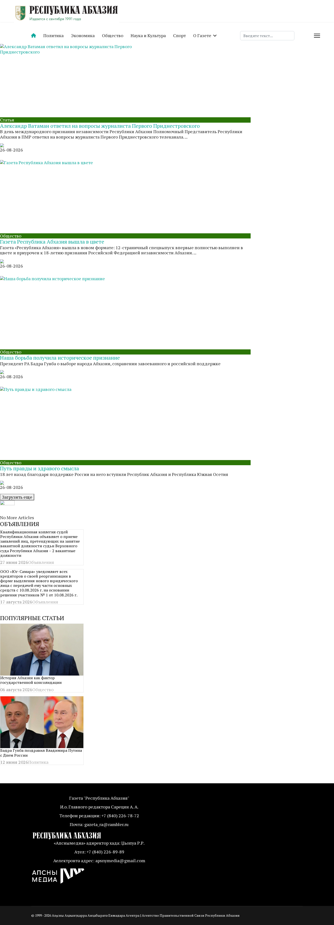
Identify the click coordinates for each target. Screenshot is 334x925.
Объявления (41, 562)
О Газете (202, 35)
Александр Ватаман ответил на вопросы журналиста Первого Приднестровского (100, 125)
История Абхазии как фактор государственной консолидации (31, 680)
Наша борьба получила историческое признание (60, 357)
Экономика (83, 35)
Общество (112, 35)
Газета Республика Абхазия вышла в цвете (52, 241)
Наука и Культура (148, 35)
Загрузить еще (17, 497)
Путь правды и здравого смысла (39, 468)
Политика (53, 35)
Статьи (7, 120)
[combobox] (267, 35)
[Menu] (317, 36)
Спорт (179, 35)
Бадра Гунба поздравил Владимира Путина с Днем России (41, 753)
